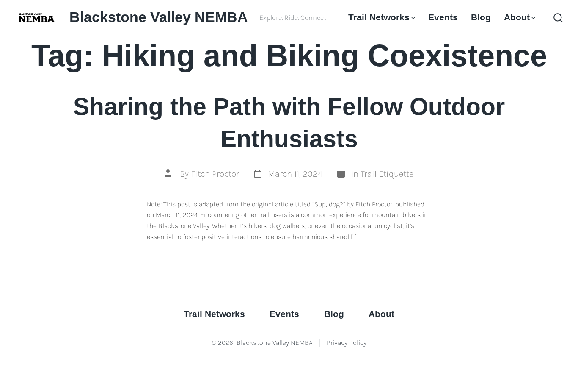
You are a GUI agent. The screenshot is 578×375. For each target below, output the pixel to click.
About (517, 17)
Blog (481, 17)
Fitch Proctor (215, 174)
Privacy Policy (346, 343)
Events (443, 17)
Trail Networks (379, 17)
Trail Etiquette (387, 174)
